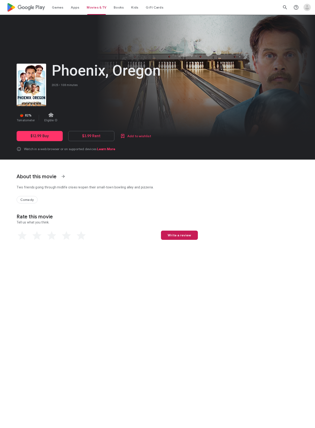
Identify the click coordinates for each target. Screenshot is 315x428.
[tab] (57, 7)
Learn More (106, 149)
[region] (99, 118)
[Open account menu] (307, 7)
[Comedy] (27, 199)
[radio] (22, 235)
